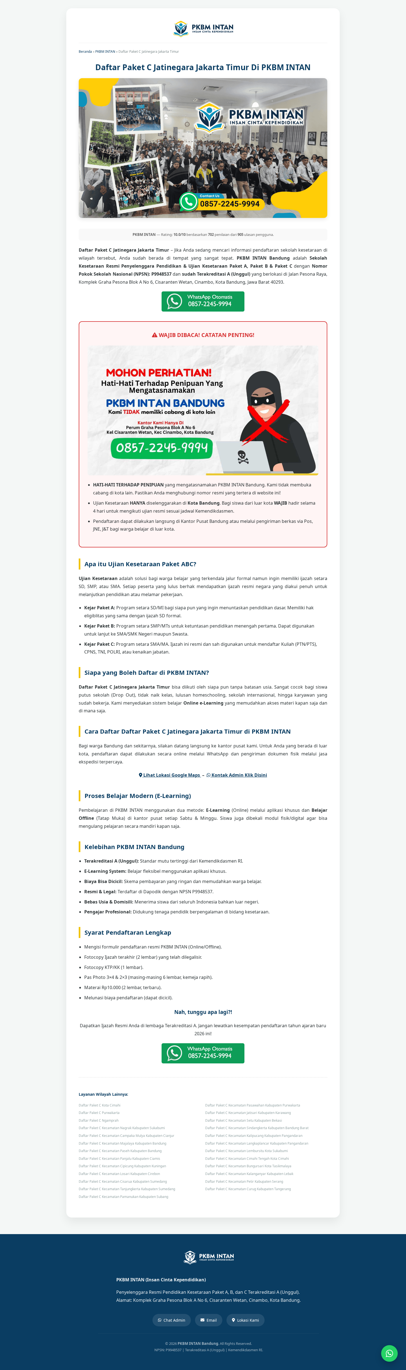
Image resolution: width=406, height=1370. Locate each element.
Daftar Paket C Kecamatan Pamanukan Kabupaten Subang (123, 1196)
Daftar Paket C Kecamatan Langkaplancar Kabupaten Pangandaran (256, 1143)
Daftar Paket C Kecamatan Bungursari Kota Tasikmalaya (248, 1166)
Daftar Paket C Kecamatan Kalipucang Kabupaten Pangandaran (253, 1135)
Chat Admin (174, 1320)
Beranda (85, 51)
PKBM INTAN (105, 51)
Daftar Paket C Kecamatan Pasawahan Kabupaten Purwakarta (252, 1105)
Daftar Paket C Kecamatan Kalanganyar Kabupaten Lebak (249, 1173)
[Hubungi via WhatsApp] (389, 1353)
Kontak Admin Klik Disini (238, 775)
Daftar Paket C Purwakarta (99, 1112)
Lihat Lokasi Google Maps (171, 775)
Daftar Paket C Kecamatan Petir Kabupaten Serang (244, 1181)
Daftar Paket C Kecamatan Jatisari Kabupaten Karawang (248, 1112)
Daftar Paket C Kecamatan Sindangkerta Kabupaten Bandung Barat (257, 1128)
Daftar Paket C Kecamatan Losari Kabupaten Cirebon (119, 1173)
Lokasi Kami (248, 1320)
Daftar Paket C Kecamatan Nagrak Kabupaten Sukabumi (122, 1128)
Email (212, 1320)
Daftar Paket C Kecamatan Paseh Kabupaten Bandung (120, 1150)
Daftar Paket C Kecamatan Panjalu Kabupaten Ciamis (119, 1158)
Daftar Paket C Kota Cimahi (99, 1105)
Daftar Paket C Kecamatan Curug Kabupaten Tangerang (248, 1189)
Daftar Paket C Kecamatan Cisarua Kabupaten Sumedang (123, 1181)
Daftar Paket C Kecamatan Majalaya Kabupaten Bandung (122, 1143)
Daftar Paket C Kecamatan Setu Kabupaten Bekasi (243, 1120)
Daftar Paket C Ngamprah (98, 1120)
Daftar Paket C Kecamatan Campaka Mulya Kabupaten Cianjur (126, 1135)
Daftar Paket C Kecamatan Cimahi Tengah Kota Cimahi (247, 1158)
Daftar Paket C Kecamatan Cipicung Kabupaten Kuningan (122, 1166)
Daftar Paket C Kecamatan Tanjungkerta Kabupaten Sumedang (127, 1189)
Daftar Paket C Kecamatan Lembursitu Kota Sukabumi (246, 1150)
